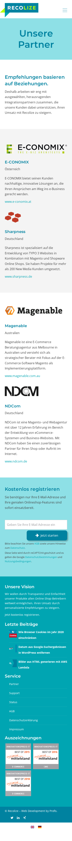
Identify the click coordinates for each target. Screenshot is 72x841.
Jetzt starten (49, 535)
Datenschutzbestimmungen (41, 557)
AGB (36, 543)
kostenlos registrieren (25, 615)
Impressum (16, 729)
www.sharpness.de (18, 276)
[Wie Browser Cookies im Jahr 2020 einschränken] (13, 633)
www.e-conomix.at (18, 201)
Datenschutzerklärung (23, 720)
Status (13, 702)
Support (14, 693)
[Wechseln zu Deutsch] (39, 826)
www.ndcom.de (16, 461)
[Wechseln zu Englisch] (32, 826)
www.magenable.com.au (22, 376)
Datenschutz (17, 547)
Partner (14, 684)
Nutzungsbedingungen (18, 561)
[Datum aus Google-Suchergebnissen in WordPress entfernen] (13, 648)
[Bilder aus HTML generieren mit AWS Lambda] (13, 663)
